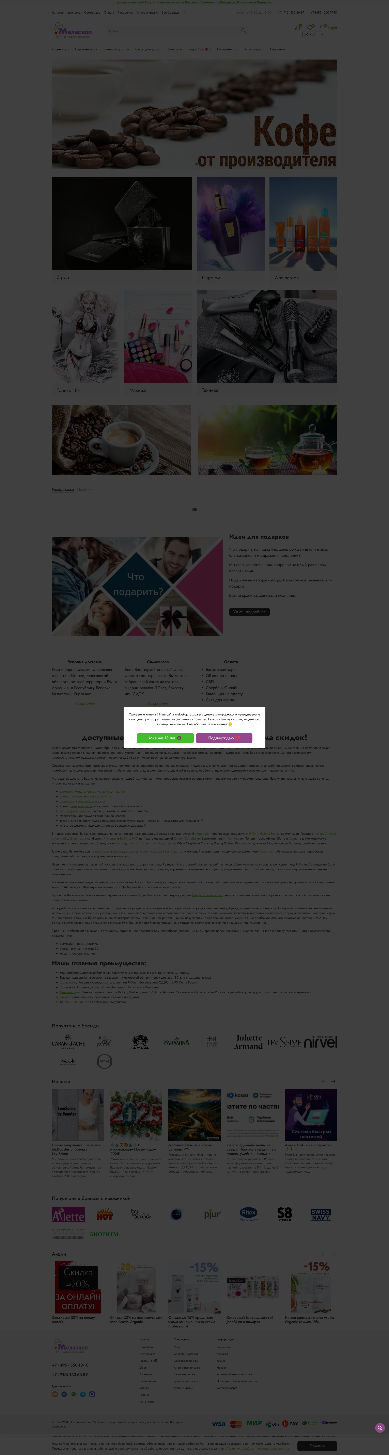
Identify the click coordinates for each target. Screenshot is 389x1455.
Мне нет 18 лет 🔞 (165, 738)
